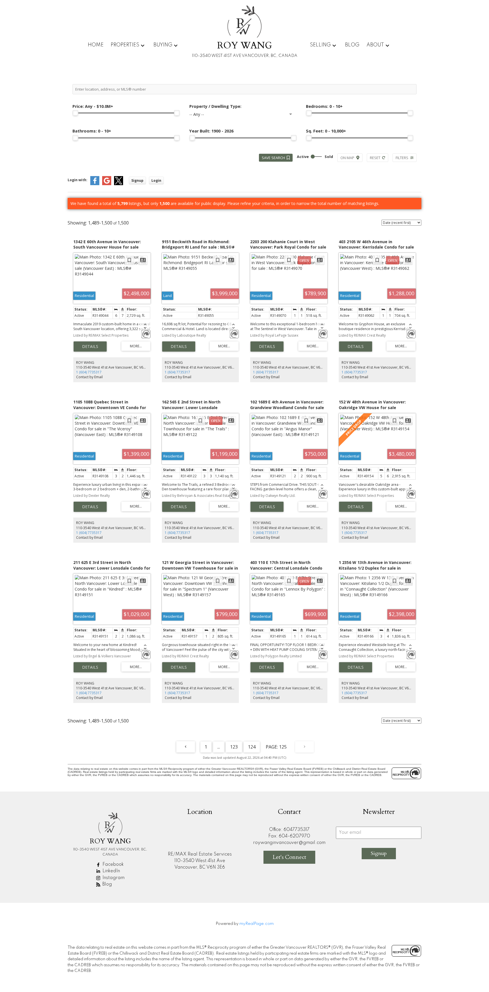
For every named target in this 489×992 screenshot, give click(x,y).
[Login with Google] (106, 183)
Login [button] (156, 180)
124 (252, 747)
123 (234, 747)
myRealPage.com (256, 924)
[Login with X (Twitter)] (118, 183)
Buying (162, 45)
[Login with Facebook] (94, 183)
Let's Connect (289, 857)
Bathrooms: (91, 131)
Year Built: (211, 131)
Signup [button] (137, 180)
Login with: (77, 180)
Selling (320, 45)
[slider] (75, 113)
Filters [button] (402, 157)
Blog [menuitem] (352, 45)
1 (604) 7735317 (89, 372)
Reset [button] (375, 157)
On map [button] (347, 157)
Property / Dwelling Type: (215, 106)
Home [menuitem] (96, 45)
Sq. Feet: (326, 131)
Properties (125, 45)
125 (283, 747)
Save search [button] (273, 157)
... (218, 747)
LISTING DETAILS (90, 346)
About (375, 45)
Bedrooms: (324, 106)
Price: (92, 106)
